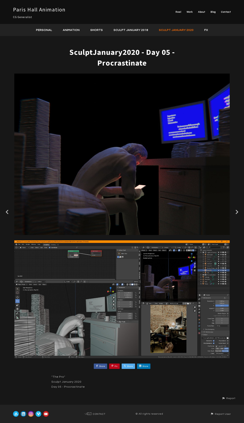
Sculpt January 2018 (131, 30)
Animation (71, 30)
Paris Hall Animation (39, 9)
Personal (44, 30)
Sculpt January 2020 (176, 30)
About (201, 12)
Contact (226, 12)
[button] (228, 398)
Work (190, 12)
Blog (213, 12)
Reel (178, 12)
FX (206, 30)
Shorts (96, 30)
